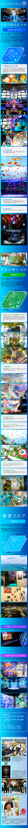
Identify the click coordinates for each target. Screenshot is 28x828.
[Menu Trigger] (24, 3)
